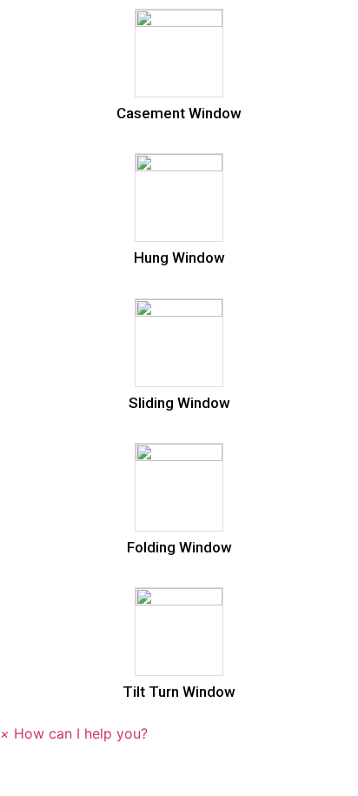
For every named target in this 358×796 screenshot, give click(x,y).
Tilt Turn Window (179, 691)
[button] (74, 733)
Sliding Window (179, 402)
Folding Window (179, 547)
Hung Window (179, 257)
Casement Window (179, 113)
